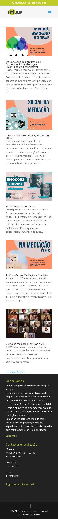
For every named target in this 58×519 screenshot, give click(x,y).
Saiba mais (11, 435)
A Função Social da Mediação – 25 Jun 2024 (27, 137)
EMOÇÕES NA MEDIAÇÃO (20, 206)
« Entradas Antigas (15, 371)
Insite (37, 514)
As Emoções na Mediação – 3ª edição (27, 275)
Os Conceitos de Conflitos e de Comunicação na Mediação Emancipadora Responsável (23, 64)
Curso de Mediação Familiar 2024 (25, 344)
